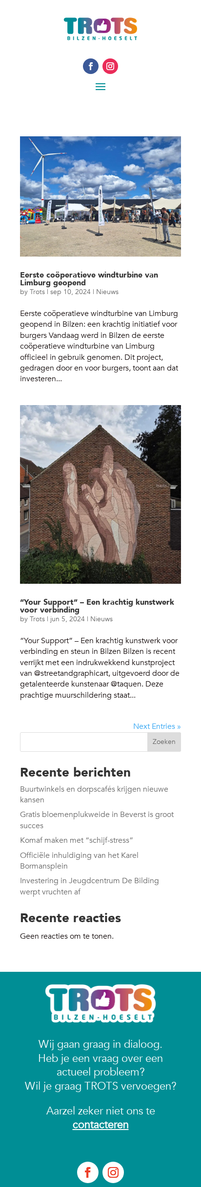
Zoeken (164, 741)
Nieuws (107, 292)
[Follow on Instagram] (110, 66)
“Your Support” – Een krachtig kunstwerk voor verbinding (97, 606)
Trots (37, 292)
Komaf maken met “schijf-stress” (76, 840)
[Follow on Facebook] (91, 66)
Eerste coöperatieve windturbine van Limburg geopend (89, 279)
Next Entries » (157, 726)
